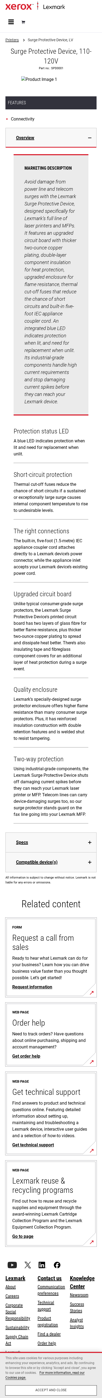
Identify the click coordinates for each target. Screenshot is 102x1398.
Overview (25, 137)
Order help (47, 1343)
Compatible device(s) (37, 862)
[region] (51, 1375)
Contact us (50, 1278)
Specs (22, 842)
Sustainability (17, 1327)
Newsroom (79, 1295)
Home (69, 7)
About (10, 1286)
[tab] (51, 138)
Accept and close (51, 1390)
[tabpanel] (51, 490)
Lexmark (15, 1278)
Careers (12, 1296)
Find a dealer (49, 1334)
